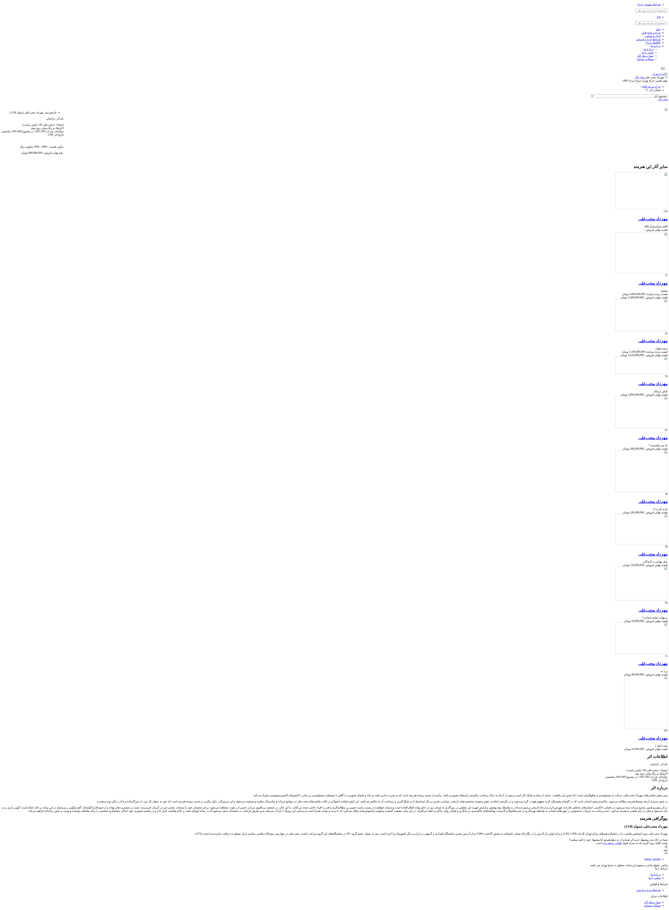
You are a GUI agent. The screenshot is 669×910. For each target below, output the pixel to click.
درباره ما (656, 45)
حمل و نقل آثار (645, 55)
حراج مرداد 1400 (651, 86)
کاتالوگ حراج (653, 42)
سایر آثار (639, 77)
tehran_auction (652, 859)
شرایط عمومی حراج (649, 4)
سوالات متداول (645, 59)
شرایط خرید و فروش (648, 39)
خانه (658, 29)
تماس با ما (648, 52)
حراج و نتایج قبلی (651, 32)
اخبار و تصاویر (653, 35)
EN (659, 17)
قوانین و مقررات (612, 843)
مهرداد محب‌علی (653, 219)
